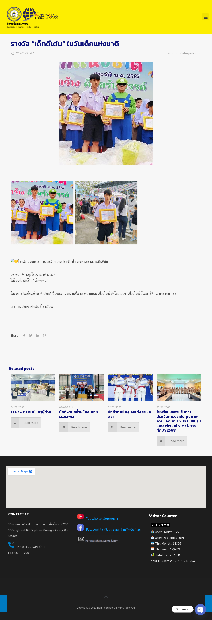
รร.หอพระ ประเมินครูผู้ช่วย (31, 412)
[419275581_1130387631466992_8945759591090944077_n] (42, 212)
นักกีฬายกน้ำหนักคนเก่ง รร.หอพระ (78, 414)
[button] (205, 16)
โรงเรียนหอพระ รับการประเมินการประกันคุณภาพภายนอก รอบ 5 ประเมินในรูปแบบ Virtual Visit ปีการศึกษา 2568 (179, 421)
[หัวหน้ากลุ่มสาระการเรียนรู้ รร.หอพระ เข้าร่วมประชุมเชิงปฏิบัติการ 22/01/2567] (208, 603)
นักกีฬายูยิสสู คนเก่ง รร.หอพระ (129, 414)
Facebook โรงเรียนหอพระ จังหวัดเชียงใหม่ (113, 529)
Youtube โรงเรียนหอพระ (102, 518)
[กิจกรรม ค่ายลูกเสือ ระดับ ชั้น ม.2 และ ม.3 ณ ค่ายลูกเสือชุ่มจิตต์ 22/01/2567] (3, 603)
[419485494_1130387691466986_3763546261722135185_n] (106, 212)
